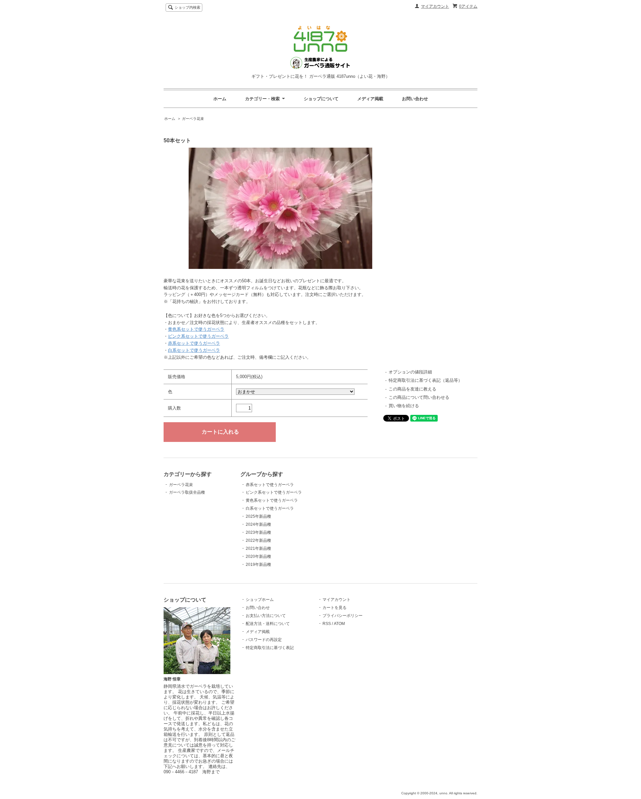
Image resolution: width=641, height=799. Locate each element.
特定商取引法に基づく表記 (270, 647)
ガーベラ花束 (193, 119)
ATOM (339, 623)
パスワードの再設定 (264, 639)
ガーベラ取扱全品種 (187, 492)
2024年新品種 (258, 524)
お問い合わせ (415, 98)
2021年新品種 (258, 548)
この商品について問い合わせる (419, 397)
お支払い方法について (266, 615)
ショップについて (321, 98)
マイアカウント (435, 6)
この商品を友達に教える (412, 388)
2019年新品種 (258, 564)
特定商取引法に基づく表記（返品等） (425, 380)
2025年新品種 (258, 516)
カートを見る (335, 607)
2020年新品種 (258, 556)
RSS (327, 623)
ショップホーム (260, 599)
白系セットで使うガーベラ (194, 350)
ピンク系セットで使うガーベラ (198, 336)
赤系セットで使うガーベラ (194, 343)
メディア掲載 (370, 98)
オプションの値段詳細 (410, 371)
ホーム (219, 98)
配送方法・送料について (268, 623)
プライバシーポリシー (343, 615)
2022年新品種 (258, 540)
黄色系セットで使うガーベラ (196, 329)
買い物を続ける (404, 405)
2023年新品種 (258, 532)
